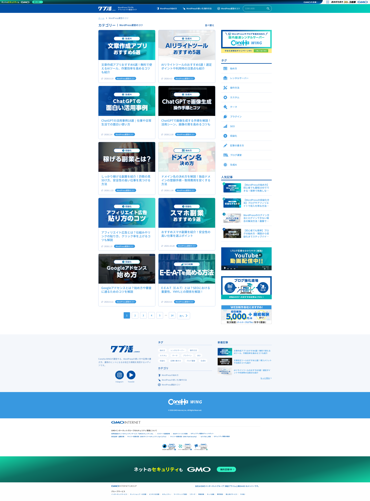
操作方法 (193, 350)
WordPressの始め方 (168, 8)
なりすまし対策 (206, 436)
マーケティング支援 (180, 494)
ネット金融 (210, 494)
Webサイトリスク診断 (180, 434)
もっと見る (265, 378)
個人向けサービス (231, 494)
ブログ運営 (190, 360)
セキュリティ (166, 494)
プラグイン (187, 355)
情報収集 (201, 494)
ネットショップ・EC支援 (138, 494)
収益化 (162, 360)
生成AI (203, 360)
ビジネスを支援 (154, 494)
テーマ (174, 355)
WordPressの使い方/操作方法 (199, 8)
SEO (198, 355)
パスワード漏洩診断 (163, 434)
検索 (268, 8)
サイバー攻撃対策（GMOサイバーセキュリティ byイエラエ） (147, 436)
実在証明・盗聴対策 (117, 436)
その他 (242, 494)
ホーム (101, 18)
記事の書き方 (176, 360)
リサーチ (192, 494)
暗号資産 (220, 494)
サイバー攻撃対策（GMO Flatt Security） (184, 436)
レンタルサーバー (177, 350)
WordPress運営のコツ (230, 8)
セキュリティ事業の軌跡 (222, 436)
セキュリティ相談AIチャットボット (202, 433)
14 (172, 315)
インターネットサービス (119, 494)
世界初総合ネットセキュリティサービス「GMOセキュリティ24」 (132, 434)
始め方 (162, 350)
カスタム (163, 355)
